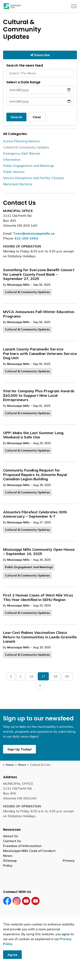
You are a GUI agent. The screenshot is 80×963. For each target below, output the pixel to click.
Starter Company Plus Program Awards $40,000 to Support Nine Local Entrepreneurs (38, 395)
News (7, 856)
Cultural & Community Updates (27, 292)
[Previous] (11, 676)
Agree (12, 955)
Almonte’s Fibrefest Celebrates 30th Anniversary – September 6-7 (35, 514)
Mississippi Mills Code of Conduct (29, 851)
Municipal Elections (17, 184)
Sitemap (10, 860)
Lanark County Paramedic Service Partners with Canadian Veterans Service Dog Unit (40, 353)
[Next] (40, 685)
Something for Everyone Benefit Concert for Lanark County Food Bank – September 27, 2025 (38, 274)
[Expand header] (74, 6)
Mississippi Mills (18, 284)
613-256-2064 (26, 238)
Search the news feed (24, 65)
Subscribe (41, 55)
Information (12, 159)
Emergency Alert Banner (21, 153)
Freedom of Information (22, 846)
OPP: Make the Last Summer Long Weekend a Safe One (33, 435)
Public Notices (14, 172)
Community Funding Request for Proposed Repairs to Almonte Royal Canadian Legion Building (35, 474)
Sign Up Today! (19, 749)
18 (55, 676)
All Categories (15, 134)
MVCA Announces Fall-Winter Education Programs (38, 314)
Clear (37, 117)
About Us (10, 836)
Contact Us (12, 841)
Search (16, 117)
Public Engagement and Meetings (29, 567)
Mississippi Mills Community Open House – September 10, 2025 (39, 551)
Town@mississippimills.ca (34, 233)
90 (67, 676)
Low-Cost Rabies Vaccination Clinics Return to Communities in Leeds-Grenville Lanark (40, 637)
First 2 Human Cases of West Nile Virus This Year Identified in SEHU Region (38, 597)
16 (31, 676)
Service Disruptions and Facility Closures (33, 178)
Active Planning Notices (21, 141)
